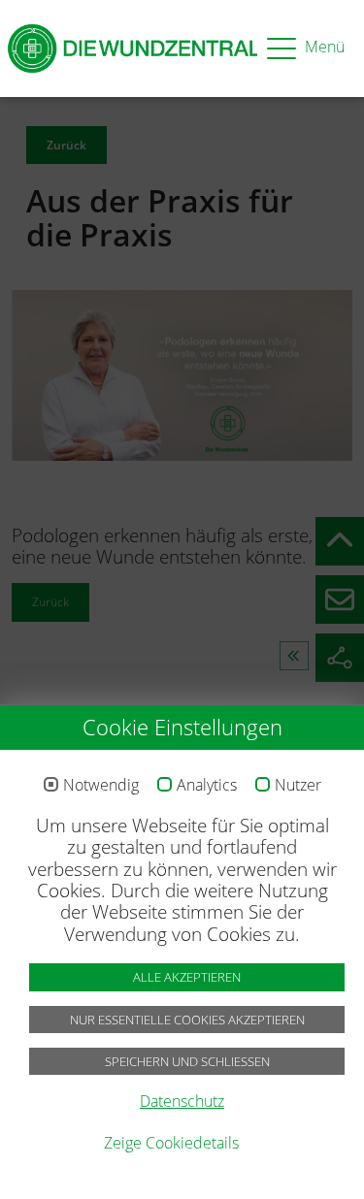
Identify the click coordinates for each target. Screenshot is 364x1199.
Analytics (207, 785)
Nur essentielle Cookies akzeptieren (187, 1019)
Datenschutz (182, 1101)
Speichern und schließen (187, 1061)
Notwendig (101, 785)
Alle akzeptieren (187, 977)
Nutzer (298, 785)
